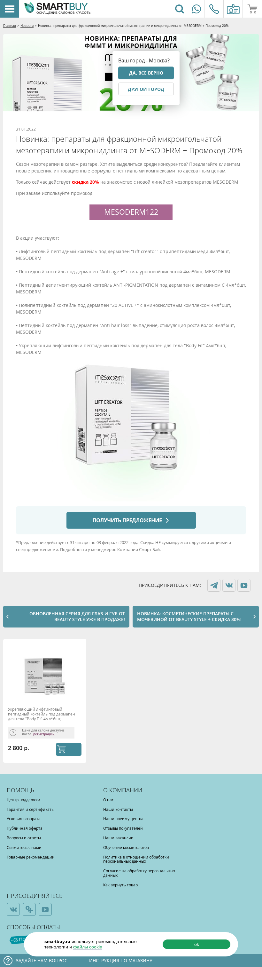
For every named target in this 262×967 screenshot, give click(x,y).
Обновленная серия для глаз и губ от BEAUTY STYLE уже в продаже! (77, 616)
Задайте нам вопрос (41, 960)
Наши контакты (118, 809)
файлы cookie (87, 946)
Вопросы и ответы (24, 837)
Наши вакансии (118, 837)
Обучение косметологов (126, 847)
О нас (108, 799)
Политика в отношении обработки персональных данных (136, 859)
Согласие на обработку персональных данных (139, 873)
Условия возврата (24, 818)
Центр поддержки (23, 799)
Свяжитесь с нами (24, 847)
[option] (46, 702)
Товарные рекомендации (31, 856)
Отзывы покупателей (123, 828)
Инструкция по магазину (120, 960)
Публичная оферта (24, 828)
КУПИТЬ (68, 749)
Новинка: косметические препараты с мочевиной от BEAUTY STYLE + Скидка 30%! (189, 616)
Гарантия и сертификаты (30, 809)
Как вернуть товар (120, 884)
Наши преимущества (123, 818)
